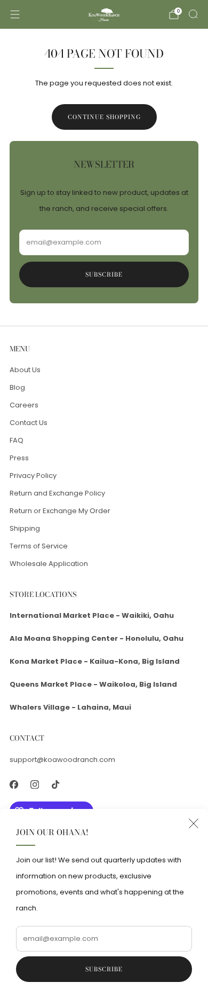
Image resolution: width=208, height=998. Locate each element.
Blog (17, 387)
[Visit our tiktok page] (55, 784)
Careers (24, 405)
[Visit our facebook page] (13, 784)
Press (19, 458)
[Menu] (15, 14)
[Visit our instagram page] (34, 784)
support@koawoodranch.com (62, 760)
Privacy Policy (33, 475)
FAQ (16, 440)
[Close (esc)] (193, 823)
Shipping (25, 528)
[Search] (193, 14)
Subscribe (104, 969)
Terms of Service (39, 546)
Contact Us (28, 423)
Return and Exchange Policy (57, 493)
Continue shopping (104, 117)
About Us (25, 370)
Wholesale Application (49, 564)
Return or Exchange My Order (60, 511)
